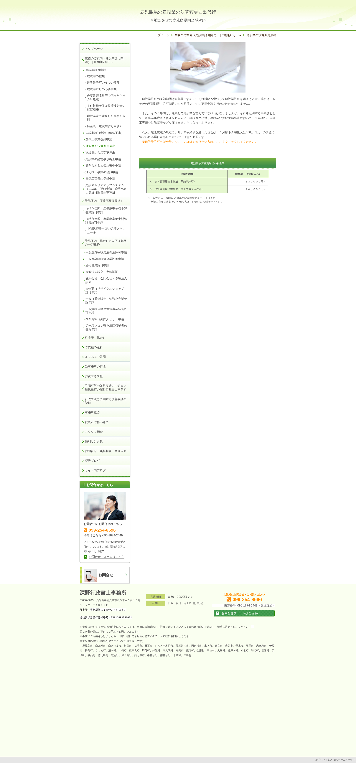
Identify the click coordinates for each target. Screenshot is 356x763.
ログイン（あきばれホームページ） (335, 759)
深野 (85, 593)
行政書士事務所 (108, 593)
